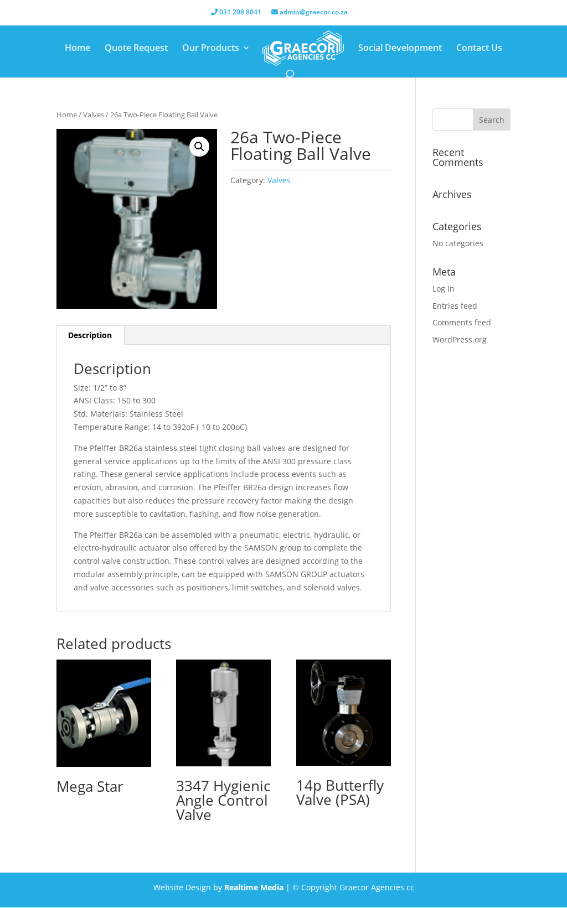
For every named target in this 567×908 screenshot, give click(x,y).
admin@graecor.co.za (313, 13)
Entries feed (454, 305)
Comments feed (461, 322)
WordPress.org (459, 339)
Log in (443, 288)
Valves (93, 115)
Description (90, 335)
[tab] (90, 335)
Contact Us (479, 49)
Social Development (400, 49)
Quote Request (136, 49)
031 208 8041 (239, 13)
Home (77, 49)
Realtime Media (254, 887)
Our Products (210, 49)
